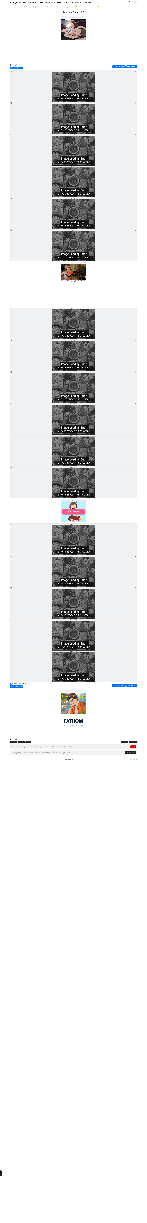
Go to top (132, 742)
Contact (65, 2)
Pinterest (27, 742)
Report (133, 747)
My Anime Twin (85, 2)
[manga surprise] (126, 2)
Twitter (21, 742)
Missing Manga (56, 2)
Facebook (13, 742)
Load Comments (130, 753)
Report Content (133, 759)
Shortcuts (124, 742)
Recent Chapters (44, 2)
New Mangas (32, 2)
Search (24, 2)
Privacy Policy (74, 2)
